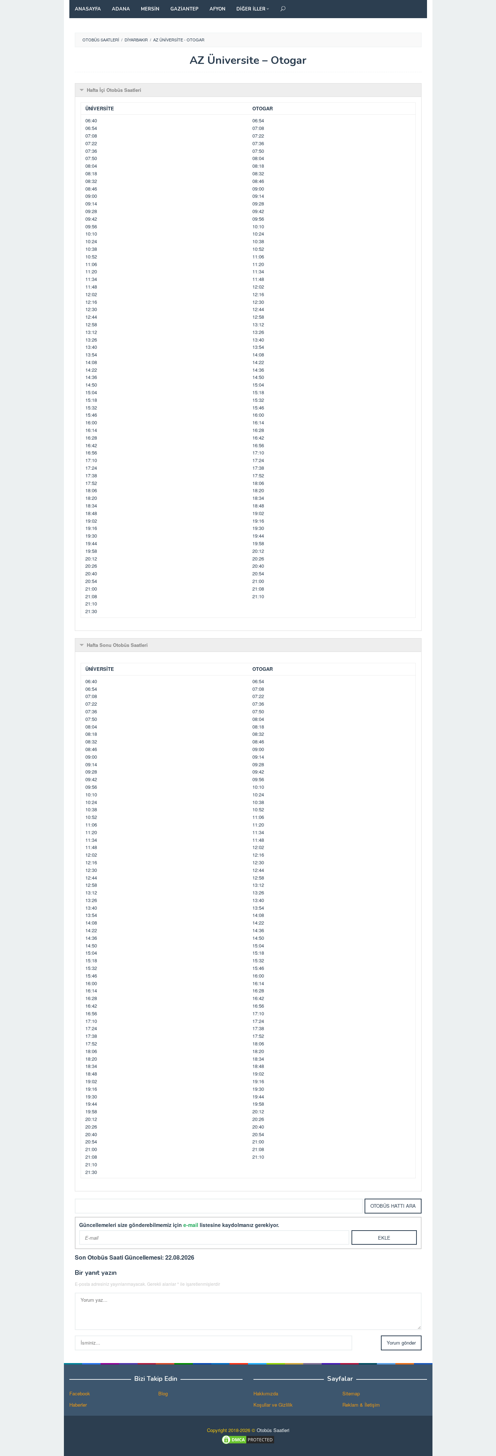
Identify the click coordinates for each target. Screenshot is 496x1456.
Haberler (78, 1404)
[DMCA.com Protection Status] (248, 1439)
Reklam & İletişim (361, 1404)
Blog (163, 1393)
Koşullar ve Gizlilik (273, 1404)
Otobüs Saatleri (273, 1430)
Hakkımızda (265, 1393)
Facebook (79, 1393)
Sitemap (351, 1393)
